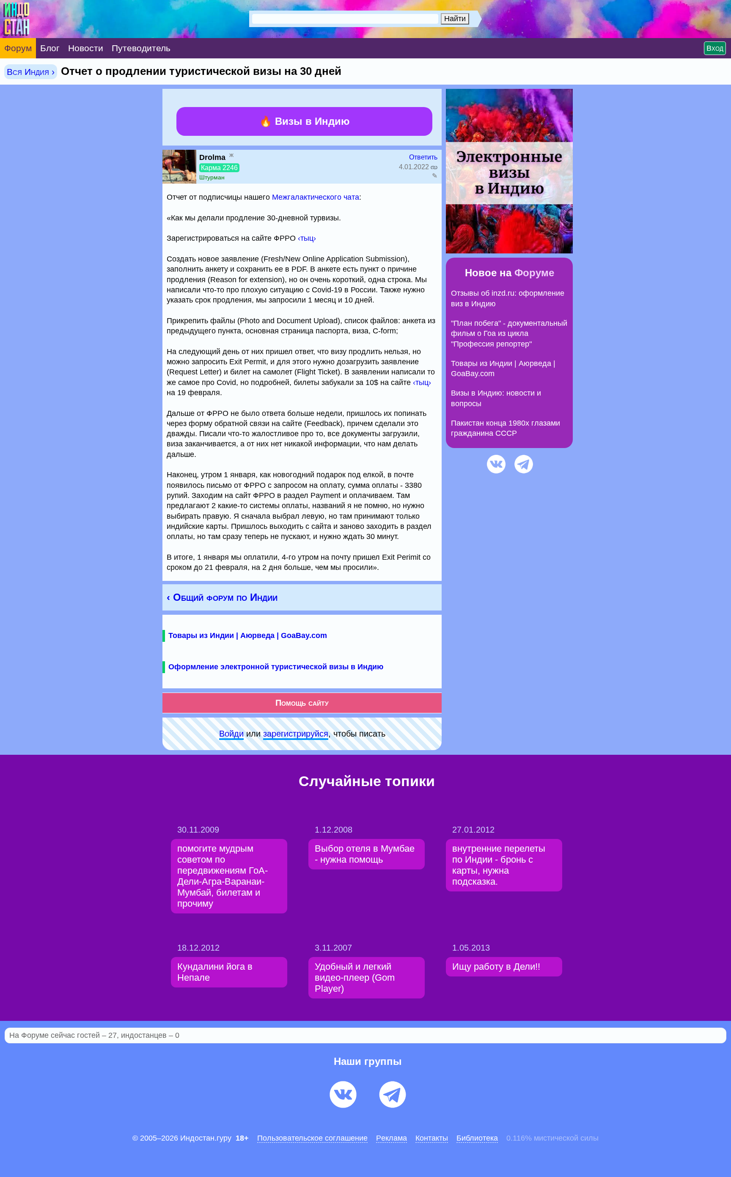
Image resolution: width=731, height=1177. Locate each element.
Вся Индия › (31, 72)
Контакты (431, 1138)
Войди (231, 733)
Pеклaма (391, 1138)
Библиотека (477, 1138)
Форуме (534, 272)
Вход (714, 48)
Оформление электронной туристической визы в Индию (275, 667)
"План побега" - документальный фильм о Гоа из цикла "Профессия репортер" (509, 333)
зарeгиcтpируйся (295, 733)
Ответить (423, 157)
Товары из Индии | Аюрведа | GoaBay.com (247, 635)
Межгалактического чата (315, 197)
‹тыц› (307, 238)
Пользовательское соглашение (312, 1138)
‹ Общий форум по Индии (222, 597)
